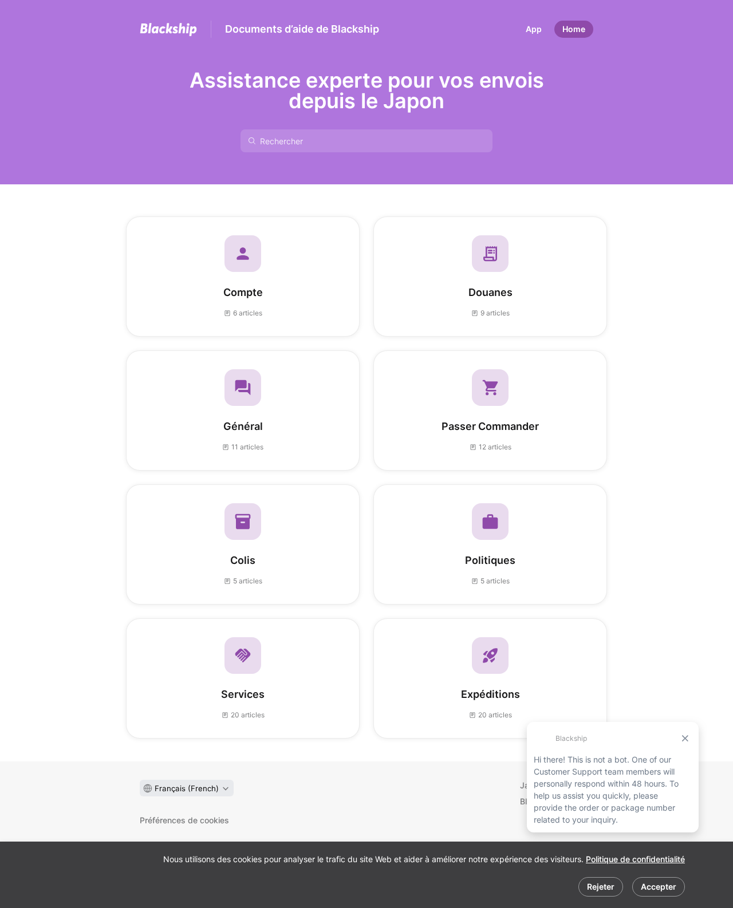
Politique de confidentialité (635, 859)
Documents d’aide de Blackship (302, 29)
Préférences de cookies (184, 820)
